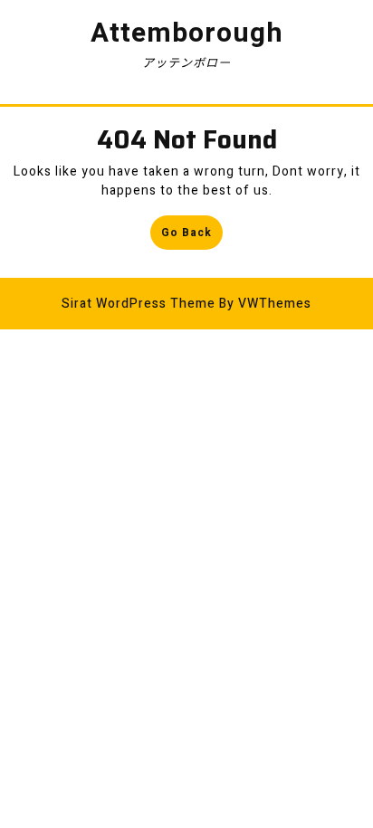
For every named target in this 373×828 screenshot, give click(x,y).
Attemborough (187, 33)
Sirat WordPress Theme (138, 303)
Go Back (192, 236)
